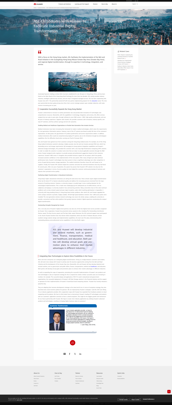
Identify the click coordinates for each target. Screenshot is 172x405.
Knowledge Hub (99, 383)
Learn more (19, 400)
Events (35, 381)
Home (35, 7)
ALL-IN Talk (98, 388)
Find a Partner (78, 378)
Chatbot (56, 381)
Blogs (97, 385)
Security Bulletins (121, 378)
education (94, 101)
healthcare (94, 266)
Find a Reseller (58, 378)
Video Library (99, 381)
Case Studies (99, 376)
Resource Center (99, 378)
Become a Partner (79, 376)
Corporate (119, 376)
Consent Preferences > (149, 399)
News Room (36, 378)
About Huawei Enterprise (39, 376)
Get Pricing (57, 376)
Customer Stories (41, 7)
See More (36, 385)
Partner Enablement (80, 381)
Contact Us (36, 383)
